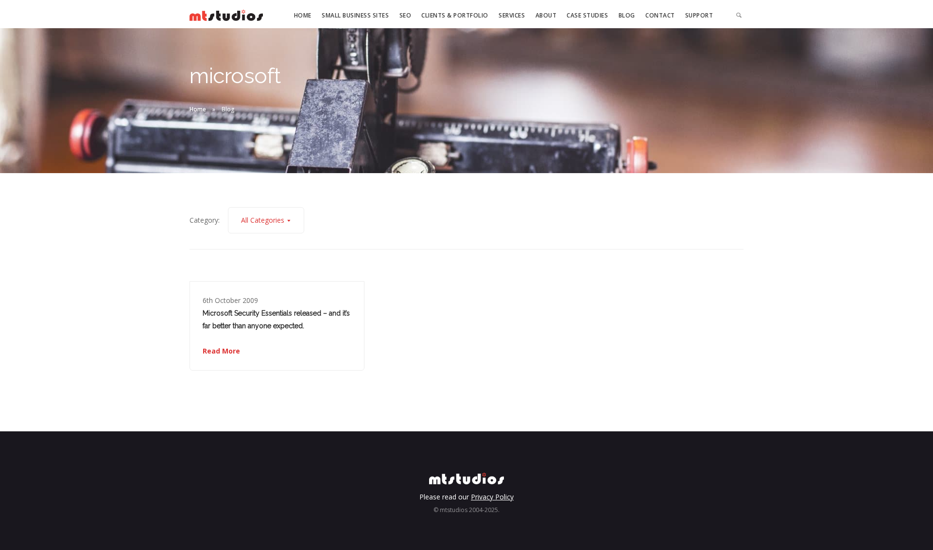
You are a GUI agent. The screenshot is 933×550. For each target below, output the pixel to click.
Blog (627, 15)
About (546, 15)
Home (302, 15)
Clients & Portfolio (454, 15)
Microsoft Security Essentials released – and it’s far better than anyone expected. (276, 319)
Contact (660, 15)
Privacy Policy (492, 496)
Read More (221, 350)
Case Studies (587, 15)
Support (699, 15)
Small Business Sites (355, 15)
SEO (405, 15)
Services (512, 15)
